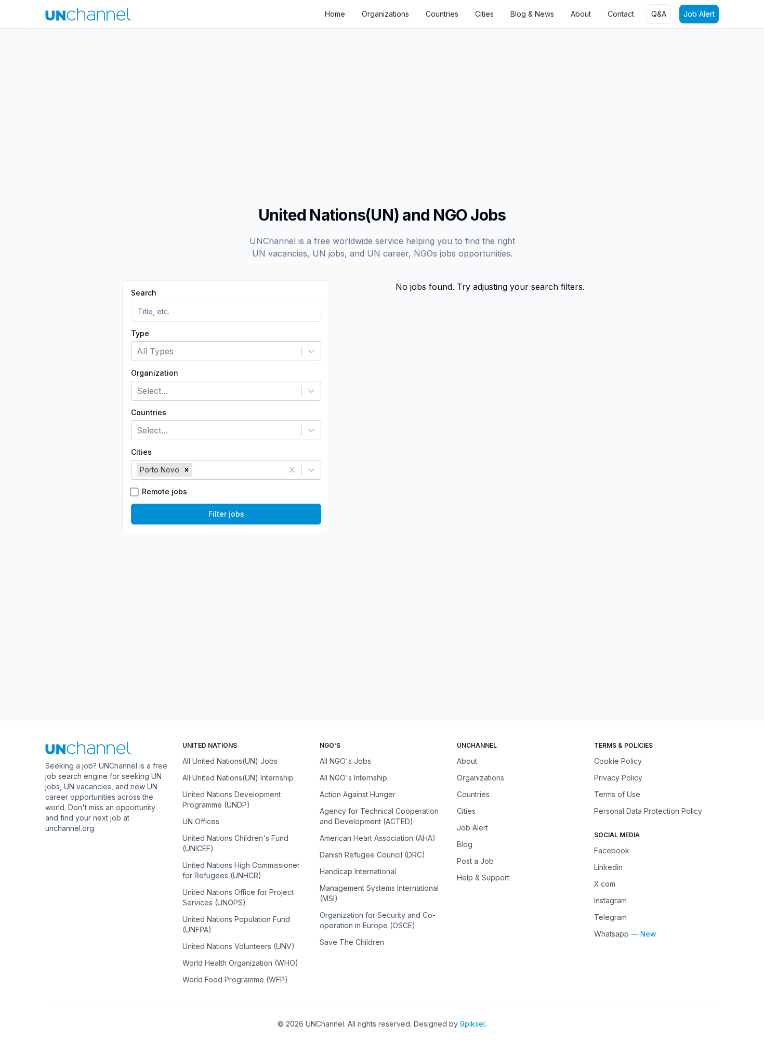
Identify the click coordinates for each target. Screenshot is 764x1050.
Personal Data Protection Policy (648, 810)
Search (143, 293)
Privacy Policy (618, 777)
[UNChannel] (88, 14)
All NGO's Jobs (345, 761)
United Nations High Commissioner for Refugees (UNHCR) (241, 870)
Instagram (610, 900)
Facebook (611, 850)
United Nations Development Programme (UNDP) (231, 799)
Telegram (610, 917)
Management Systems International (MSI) (379, 893)
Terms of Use (617, 794)
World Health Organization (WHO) (240, 962)
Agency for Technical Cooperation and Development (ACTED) (379, 816)
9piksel (472, 1023)
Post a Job (475, 860)
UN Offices (200, 821)
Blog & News (532, 13)
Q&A (658, 13)
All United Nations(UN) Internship (238, 777)
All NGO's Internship (353, 777)
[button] (186, 470)
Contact (621, 13)
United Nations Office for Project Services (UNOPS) (238, 897)
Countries (442, 13)
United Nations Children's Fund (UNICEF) (235, 843)
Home (335, 13)
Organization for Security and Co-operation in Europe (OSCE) (378, 920)
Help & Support (483, 877)
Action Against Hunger (358, 794)
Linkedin (608, 867)
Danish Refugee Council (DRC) (372, 854)
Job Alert (699, 13)
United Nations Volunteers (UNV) (238, 946)
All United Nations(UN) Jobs (230, 761)
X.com (604, 883)
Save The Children (352, 942)
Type (140, 333)
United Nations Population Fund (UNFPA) (236, 924)
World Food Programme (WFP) (235, 979)
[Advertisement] (312, 112)
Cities (484, 13)
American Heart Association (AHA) (378, 838)
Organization (154, 373)
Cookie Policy (618, 761)
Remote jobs (164, 491)
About (581, 13)
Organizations (385, 13)
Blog (464, 844)
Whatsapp (611, 933)
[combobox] (138, 351)
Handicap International (358, 871)
